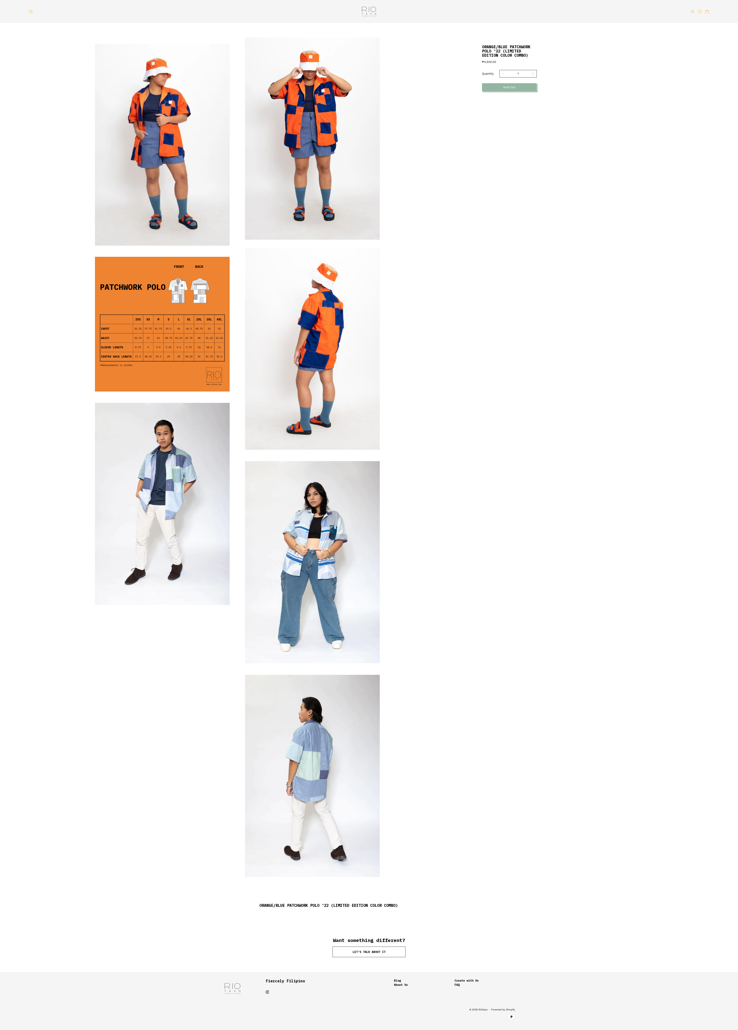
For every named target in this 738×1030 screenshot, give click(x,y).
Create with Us (467, 980)
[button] (700, 11)
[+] (533, 74)
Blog (397, 980)
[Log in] (693, 11)
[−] (503, 74)
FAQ (457, 985)
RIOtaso (483, 1009)
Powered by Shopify (503, 1009)
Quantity (488, 73)
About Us (401, 985)
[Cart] (707, 11)
